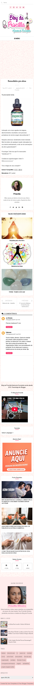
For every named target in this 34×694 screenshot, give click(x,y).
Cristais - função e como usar (17, 292)
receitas (29, 653)
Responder (9, 327)
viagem (19, 663)
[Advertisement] (17, 62)
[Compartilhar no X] (18, 170)
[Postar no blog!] (16, 170)
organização (5, 660)
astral (10, 88)
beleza (3, 653)
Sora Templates (12, 683)
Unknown (8, 332)
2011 (6, 88)
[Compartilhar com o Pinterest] (21, 170)
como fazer (10, 656)
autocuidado (18, 656)
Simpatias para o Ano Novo (17, 240)
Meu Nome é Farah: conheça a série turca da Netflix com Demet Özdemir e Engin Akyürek (20, 632)
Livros (3, 656)
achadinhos (26, 663)
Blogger (23, 387)
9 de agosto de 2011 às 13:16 (13, 319)
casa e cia (22, 653)
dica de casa (27, 656)
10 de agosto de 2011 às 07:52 (13, 334)
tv (17, 653)
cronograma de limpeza (8, 663)
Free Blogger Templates (26, 683)
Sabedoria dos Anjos (17, 266)
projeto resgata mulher (8, 667)
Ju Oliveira (9, 318)
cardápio (12, 660)
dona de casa (11, 653)
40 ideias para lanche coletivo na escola (19, 624)
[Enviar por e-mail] (15, 170)
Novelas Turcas (21, 660)
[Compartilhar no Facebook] (19, 170)
